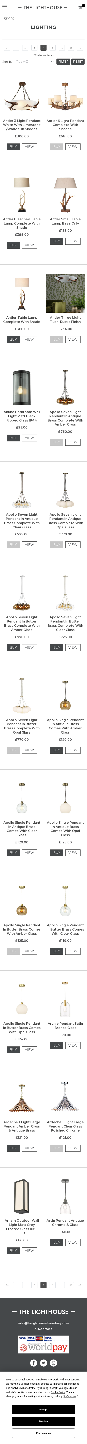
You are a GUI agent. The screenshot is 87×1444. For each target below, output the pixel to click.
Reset (78, 61)
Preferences (43, 1433)
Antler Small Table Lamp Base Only (65, 221)
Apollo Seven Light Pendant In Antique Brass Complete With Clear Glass (22, 521)
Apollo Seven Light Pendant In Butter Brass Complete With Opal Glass (22, 726)
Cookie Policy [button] (58, 1392)
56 (71, 47)
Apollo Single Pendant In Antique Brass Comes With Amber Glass (65, 726)
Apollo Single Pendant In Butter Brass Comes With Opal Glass (22, 1028)
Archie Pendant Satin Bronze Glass (65, 1026)
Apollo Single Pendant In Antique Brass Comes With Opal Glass (65, 829)
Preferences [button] (70, 1396)
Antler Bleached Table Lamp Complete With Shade (22, 223)
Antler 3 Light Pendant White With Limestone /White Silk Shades (22, 125)
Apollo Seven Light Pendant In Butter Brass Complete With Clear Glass (65, 623)
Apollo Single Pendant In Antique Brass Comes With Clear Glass (21, 829)
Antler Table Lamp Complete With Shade (21, 320)
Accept (43, 1409)
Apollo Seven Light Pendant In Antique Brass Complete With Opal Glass (65, 521)
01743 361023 (43, 1329)
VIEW (29, 147)
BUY (13, 147)
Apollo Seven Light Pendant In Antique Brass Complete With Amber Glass (65, 418)
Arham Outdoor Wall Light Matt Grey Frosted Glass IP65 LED (22, 1227)
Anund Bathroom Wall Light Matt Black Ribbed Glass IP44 (22, 416)
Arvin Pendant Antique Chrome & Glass (65, 1223)
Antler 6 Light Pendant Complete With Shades (65, 125)
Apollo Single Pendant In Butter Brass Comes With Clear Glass (65, 929)
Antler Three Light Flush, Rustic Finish (65, 320)
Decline (43, 1421)
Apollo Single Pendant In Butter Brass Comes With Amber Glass (22, 929)
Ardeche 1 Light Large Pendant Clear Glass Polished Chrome (65, 1126)
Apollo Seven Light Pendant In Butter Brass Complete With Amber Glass (22, 623)
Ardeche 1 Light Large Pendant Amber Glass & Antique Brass (21, 1126)
